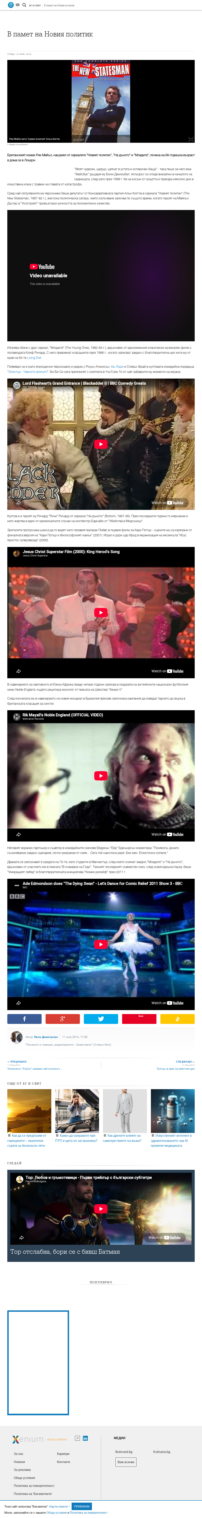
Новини (19, 1462)
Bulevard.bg (123, 1452)
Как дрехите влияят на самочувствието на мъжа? (122, 1138)
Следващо (185, 1061)
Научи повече (58, 1506)
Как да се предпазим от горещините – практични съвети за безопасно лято (26, 1140)
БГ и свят (35, 5)
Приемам (82, 1506)
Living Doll (34, 358)
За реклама (22, 1469)
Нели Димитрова (46, 1037)
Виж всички (126, 1462)
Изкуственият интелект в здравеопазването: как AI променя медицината (171, 1140)
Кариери (63, 1453)
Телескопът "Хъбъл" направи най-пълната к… (34, 1068)
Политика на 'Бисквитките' (33, 1494)
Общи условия (57, 1512)
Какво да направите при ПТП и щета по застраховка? (76, 1138)
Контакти (63, 1462)
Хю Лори (117, 367)
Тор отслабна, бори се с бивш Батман (65, 1251)
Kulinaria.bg (161, 1452)
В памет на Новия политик (59, 5)
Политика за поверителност (89, 1512)
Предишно (17, 1061)
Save (140, 1015)
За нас (18, 1453)
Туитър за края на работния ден (176, 1068)
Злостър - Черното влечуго (27, 372)
